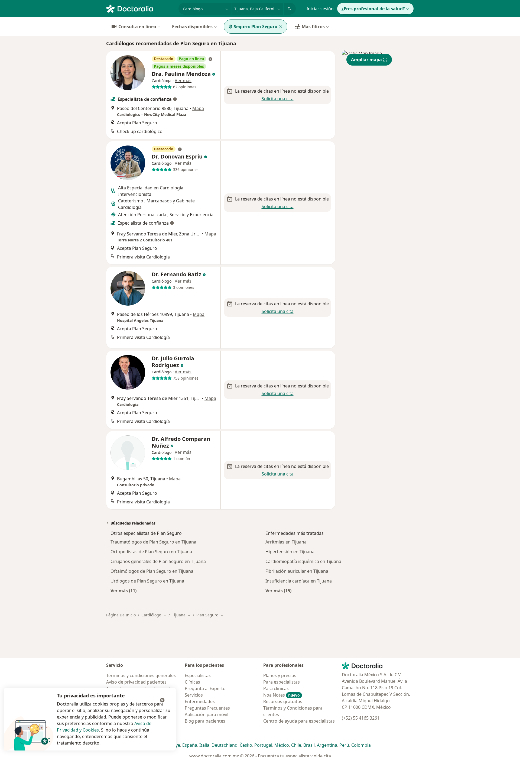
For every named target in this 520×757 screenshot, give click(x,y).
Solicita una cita (278, 99)
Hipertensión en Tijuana (289, 552)
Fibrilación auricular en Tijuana (296, 571)
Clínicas (192, 682)
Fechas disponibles (192, 27)
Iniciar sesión (320, 9)
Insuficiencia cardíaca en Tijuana (298, 581)
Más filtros (313, 27)
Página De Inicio (121, 614)
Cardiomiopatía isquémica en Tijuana (303, 561)
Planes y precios (279, 675)
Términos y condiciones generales (141, 675)
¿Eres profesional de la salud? (373, 9)
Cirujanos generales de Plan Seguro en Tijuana (158, 561)
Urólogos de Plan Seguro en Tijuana (147, 581)
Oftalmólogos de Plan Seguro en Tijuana (151, 571)
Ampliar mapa (366, 60)
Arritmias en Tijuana (286, 542)
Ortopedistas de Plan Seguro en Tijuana (151, 552)
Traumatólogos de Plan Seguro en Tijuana (153, 542)
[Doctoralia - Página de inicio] (140, 8)
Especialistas (198, 675)
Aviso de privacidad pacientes (136, 682)
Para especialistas (281, 682)
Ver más (183, 80)
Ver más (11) (123, 590)
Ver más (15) (278, 590)
